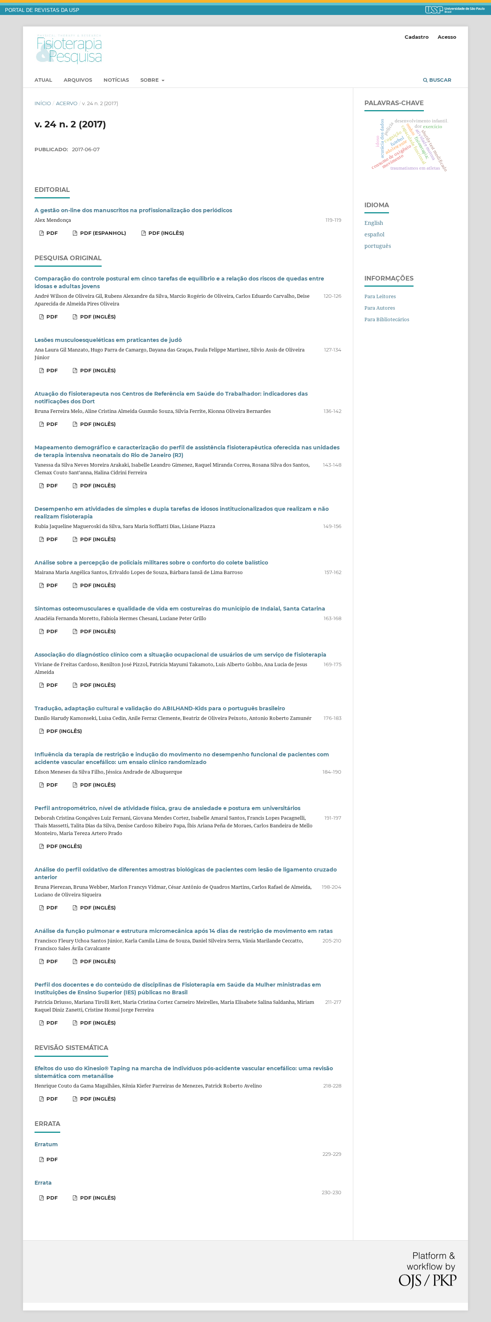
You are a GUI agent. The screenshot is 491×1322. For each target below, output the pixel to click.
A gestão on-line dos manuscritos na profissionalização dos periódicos (133, 210)
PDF (51, 233)
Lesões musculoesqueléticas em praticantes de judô (108, 340)
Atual (43, 80)
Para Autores (379, 307)
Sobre (150, 80)
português (377, 245)
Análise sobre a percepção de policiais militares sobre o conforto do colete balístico (151, 562)
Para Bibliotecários (386, 319)
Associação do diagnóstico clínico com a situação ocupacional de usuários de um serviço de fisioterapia (180, 654)
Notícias (116, 80)
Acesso (447, 37)
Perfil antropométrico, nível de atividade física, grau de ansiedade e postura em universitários (167, 808)
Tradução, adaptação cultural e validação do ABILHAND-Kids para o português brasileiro (160, 708)
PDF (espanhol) (102, 233)
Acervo (66, 103)
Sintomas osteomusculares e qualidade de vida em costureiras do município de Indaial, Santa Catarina (180, 608)
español (374, 234)
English (373, 222)
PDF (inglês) (165, 233)
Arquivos (78, 80)
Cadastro (417, 37)
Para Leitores (380, 296)
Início (43, 103)
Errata (43, 1182)
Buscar (439, 80)
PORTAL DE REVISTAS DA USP (42, 10)
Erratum (46, 1144)
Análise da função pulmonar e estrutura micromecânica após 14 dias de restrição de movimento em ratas (184, 931)
